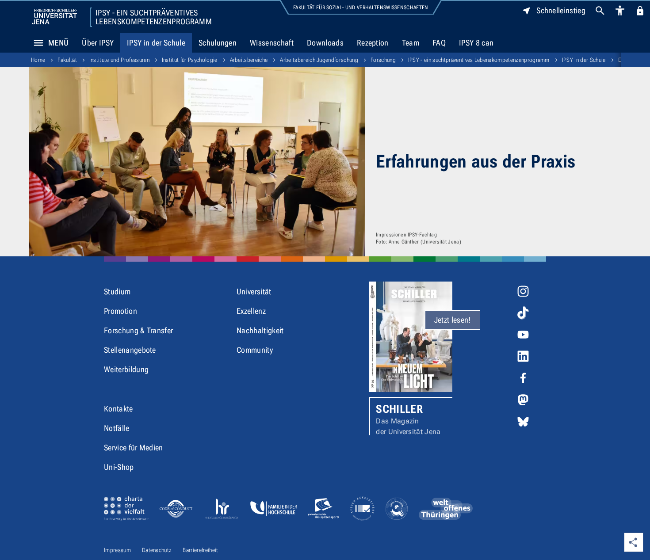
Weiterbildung (126, 369)
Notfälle (117, 428)
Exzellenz (251, 311)
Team (410, 42)
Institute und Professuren (119, 60)
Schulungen (218, 42)
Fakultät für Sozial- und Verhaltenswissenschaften (360, 7)
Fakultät (67, 60)
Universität (254, 291)
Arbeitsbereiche (249, 60)
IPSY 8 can (476, 42)
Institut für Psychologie (190, 60)
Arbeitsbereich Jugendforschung (319, 60)
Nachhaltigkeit (260, 330)
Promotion (120, 311)
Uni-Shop (119, 467)
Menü (58, 42)
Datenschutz (157, 550)
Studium (117, 291)
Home (38, 60)
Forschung (383, 60)
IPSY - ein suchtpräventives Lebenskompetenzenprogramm (154, 17)
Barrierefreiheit (200, 550)
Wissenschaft (272, 42)
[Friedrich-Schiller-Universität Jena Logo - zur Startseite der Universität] (54, 16)
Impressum (117, 550)
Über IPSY (98, 42)
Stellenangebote (130, 349)
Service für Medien (133, 447)
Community (255, 349)
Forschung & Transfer (138, 330)
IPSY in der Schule (156, 42)
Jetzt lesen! (452, 319)
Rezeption (373, 42)
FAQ (439, 42)
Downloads (325, 42)
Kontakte (118, 408)
